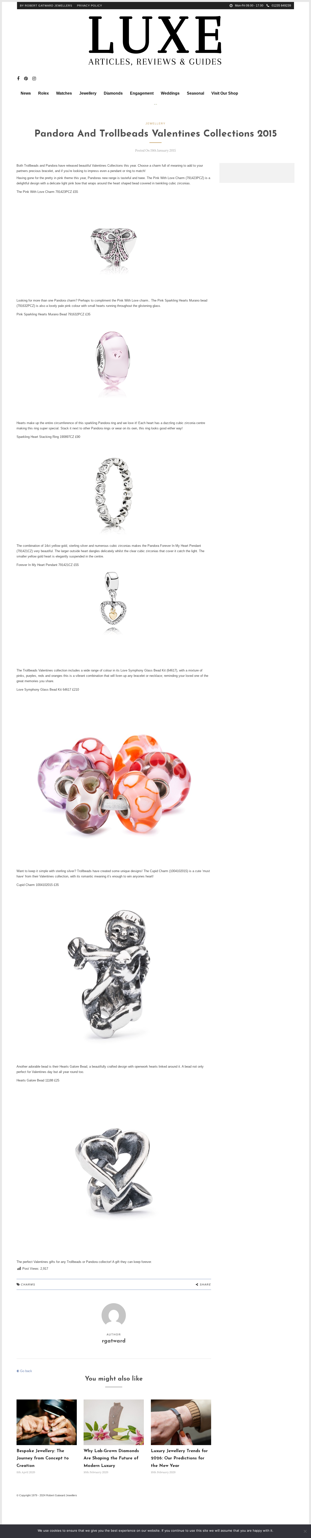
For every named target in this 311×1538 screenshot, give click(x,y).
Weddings (170, 93)
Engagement (142, 93)
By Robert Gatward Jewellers (46, 5)
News (26, 93)
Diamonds (113, 93)
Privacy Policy (89, 5)
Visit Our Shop (224, 93)
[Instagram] (34, 78)
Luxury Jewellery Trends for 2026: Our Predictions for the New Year (179, 1458)
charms (28, 1284)
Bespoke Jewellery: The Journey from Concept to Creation (43, 1458)
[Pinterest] (26, 78)
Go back (25, 1371)
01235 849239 (281, 5)
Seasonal (195, 93)
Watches (64, 93)
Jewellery (87, 93)
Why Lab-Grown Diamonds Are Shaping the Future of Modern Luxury (111, 1458)
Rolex (43, 93)
